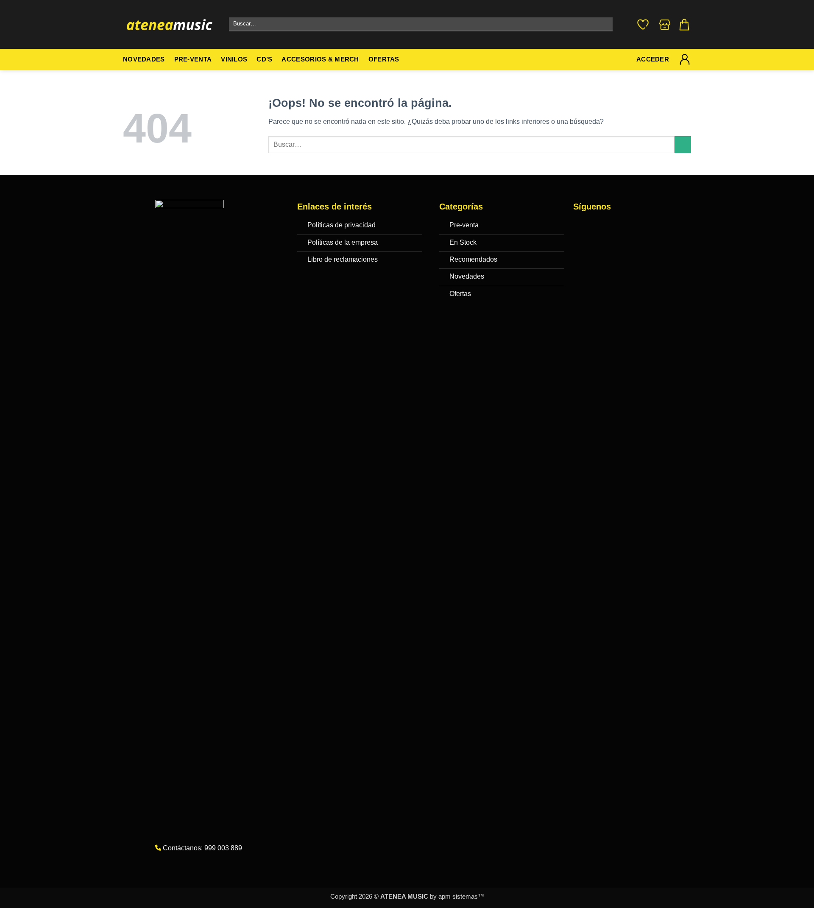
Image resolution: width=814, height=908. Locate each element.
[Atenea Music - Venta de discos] (169, 24)
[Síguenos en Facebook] (582, 226)
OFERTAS (383, 59)
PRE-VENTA (193, 59)
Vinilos (234, 59)
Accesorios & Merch (320, 59)
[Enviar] (604, 24)
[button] (684, 25)
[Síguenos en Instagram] (599, 226)
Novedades (144, 59)
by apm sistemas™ (456, 896)
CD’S (264, 59)
